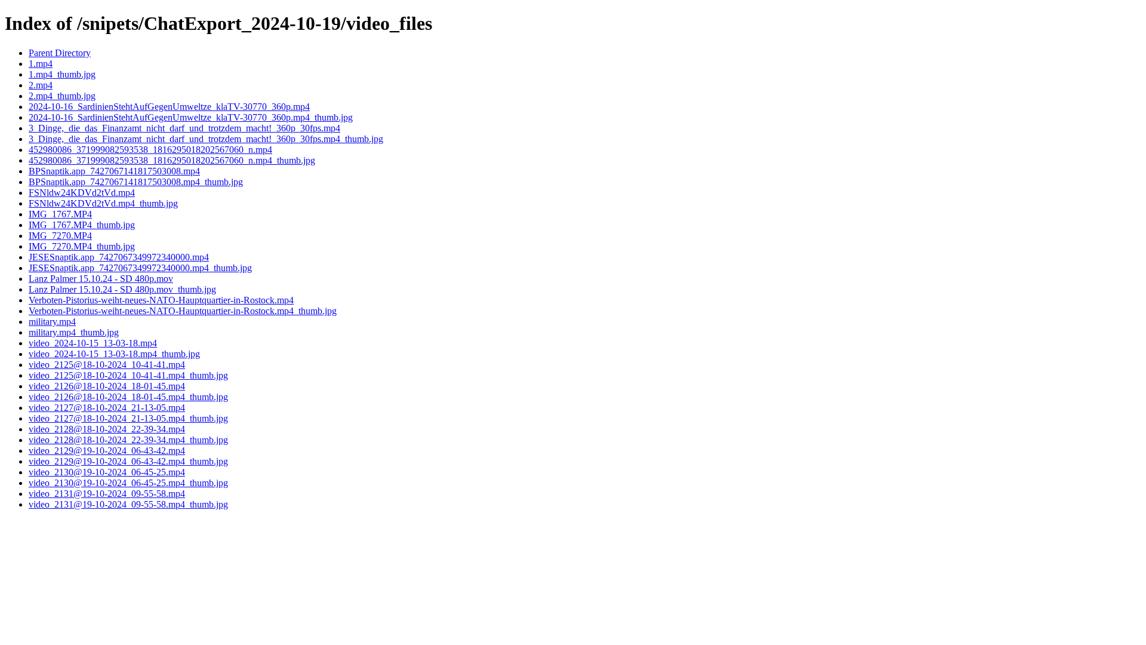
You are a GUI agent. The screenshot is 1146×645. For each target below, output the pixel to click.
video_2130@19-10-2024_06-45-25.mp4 (107, 472)
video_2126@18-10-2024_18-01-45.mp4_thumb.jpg (128, 397)
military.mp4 (52, 322)
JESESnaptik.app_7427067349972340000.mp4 (119, 257)
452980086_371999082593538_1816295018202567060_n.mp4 (150, 150)
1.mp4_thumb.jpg (62, 74)
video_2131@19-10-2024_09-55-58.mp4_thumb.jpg (128, 504)
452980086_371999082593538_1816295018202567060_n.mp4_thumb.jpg (172, 160)
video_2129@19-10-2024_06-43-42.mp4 (107, 451)
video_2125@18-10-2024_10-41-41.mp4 (107, 365)
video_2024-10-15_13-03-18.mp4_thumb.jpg (114, 354)
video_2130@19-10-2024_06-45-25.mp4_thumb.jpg (128, 483)
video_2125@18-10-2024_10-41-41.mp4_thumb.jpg (128, 375)
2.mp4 (41, 85)
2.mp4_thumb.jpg (62, 96)
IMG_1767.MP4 (60, 214)
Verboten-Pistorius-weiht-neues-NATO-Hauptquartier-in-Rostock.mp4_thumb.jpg (183, 311)
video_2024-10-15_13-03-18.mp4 (93, 343)
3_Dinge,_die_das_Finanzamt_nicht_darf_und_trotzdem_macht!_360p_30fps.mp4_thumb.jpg (206, 139)
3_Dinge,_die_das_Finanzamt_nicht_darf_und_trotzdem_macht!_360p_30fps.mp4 (184, 128)
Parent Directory (60, 53)
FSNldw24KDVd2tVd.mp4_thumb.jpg (103, 203)
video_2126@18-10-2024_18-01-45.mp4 (107, 386)
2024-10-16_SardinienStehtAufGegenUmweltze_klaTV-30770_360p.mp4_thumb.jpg (191, 117)
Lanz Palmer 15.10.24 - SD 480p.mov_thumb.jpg (122, 289)
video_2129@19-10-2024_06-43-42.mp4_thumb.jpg (128, 461)
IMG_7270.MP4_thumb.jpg (82, 246)
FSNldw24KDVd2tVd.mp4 (82, 193)
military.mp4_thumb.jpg (74, 332)
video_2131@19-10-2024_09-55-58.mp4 (107, 494)
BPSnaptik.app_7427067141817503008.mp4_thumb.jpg (136, 182)
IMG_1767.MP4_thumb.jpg (82, 225)
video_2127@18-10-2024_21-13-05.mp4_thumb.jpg (128, 418)
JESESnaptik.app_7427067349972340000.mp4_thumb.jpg (140, 268)
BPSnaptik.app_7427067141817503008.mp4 (114, 171)
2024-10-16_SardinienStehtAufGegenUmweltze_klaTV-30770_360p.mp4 (169, 107)
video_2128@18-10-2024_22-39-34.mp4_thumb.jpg (128, 440)
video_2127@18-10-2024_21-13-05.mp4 (107, 408)
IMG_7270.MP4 (60, 236)
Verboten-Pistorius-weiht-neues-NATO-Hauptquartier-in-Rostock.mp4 (161, 300)
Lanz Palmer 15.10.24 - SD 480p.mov (101, 279)
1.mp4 (41, 64)
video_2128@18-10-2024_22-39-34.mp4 (107, 429)
